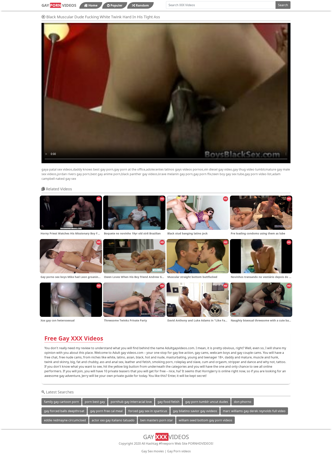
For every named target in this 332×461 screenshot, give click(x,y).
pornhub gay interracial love (131, 402)
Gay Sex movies (152, 451)
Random (142, 5)
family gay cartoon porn (61, 402)
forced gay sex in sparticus (147, 411)
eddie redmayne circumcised (65, 420)
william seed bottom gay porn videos (205, 420)
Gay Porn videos (179, 451)
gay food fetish (168, 402)
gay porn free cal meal (106, 411)
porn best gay (95, 402)
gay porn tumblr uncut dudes (206, 402)
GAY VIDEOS (59, 5)
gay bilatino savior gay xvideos (195, 411)
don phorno (242, 402)
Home (92, 5)
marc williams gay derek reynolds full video (254, 411)
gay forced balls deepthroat (64, 411)
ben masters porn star (156, 420)
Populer (116, 5)
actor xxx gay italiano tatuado (113, 420)
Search (283, 5)
